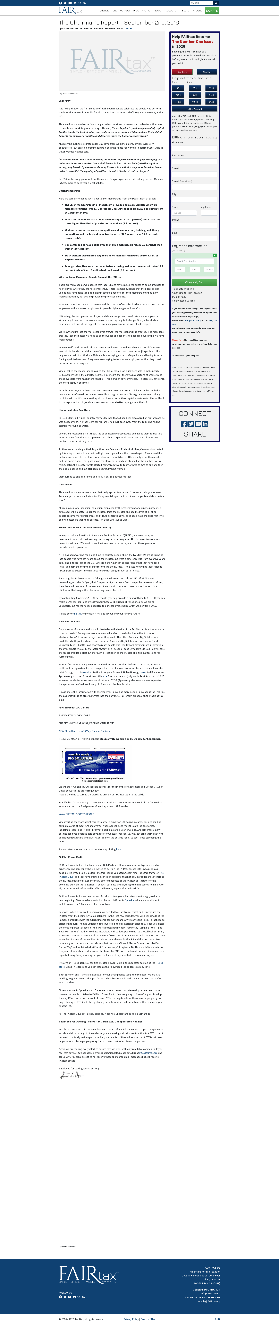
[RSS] (84, 3)
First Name (178, 142)
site (105, 676)
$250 (178, 95)
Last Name (178, 155)
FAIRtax (71, 10)
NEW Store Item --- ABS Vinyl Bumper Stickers (84, 731)
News (157, 10)
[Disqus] (112, 1125)
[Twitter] (65, 3)
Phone (175, 220)
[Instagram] (75, 3)
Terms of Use (148, 1319)
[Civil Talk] (79, 3)
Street (175, 168)
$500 (195, 95)
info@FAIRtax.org (193, 320)
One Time (182, 71)
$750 (211, 95)
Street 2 (182, 181)
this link (77, 613)
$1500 (195, 101)
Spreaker (130, 900)
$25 (178, 88)
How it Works (141, 10)
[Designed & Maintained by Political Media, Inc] (215, 1319)
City (174, 194)
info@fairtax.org (148, 1053)
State (175, 207)
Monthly (207, 71)
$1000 (178, 101)
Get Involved (121, 10)
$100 (211, 88)
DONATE (212, 10)
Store (185, 10)
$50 (195, 88)
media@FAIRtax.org (209, 1301)
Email (175, 232)
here (143, 672)
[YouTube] (70, 3)
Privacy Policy (131, 1319)
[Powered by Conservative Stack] (219, 1319)
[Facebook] (60, 3)
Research (171, 10)
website (86, 672)
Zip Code (206, 207)
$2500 (211, 101)
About (104, 10)
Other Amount (195, 108)
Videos (197, 10)
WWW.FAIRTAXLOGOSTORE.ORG (76, 814)
